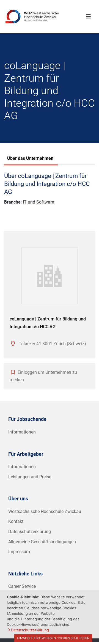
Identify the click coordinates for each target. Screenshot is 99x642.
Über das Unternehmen (30, 158)
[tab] (30, 159)
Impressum (19, 551)
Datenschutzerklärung (29, 531)
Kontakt (15, 521)
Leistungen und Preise (29, 476)
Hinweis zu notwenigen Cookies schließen (53, 638)
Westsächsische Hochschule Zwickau (44, 511)
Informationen (22, 432)
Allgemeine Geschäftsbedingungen (42, 541)
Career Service (22, 586)
